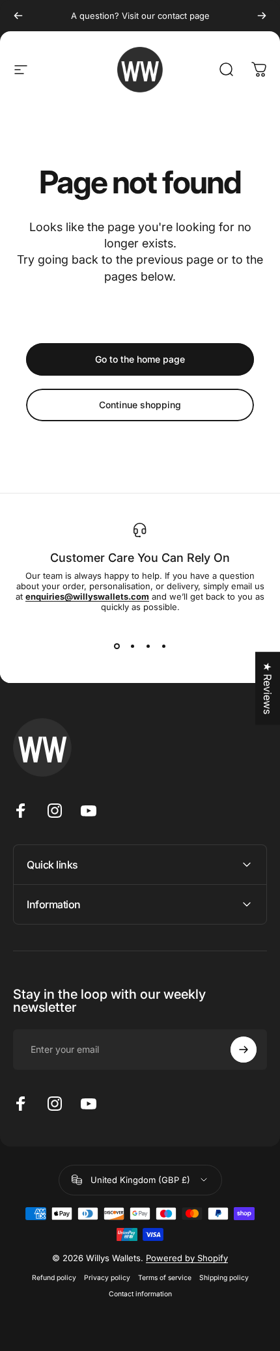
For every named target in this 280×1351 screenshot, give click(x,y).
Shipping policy (224, 1278)
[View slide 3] (148, 646)
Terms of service (164, 1278)
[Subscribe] (244, 1050)
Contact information (140, 1294)
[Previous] (18, 15)
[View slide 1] (116, 646)
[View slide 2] (132, 646)
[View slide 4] (163, 646)
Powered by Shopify (187, 1258)
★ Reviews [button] (267, 688)
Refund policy (54, 1278)
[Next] (261, 15)
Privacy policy (107, 1278)
